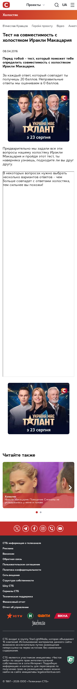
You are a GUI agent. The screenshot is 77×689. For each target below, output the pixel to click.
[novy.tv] (30, 616)
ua (64, 5)
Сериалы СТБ (11, 591)
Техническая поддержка (18, 596)
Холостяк (10, 15)
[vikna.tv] (62, 616)
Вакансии (8, 553)
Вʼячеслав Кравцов (15, 26)
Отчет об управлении (16, 607)
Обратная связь (12, 559)
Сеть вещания (11, 575)
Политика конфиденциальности (22, 569)
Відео (60, 26)
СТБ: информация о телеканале (22, 543)
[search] (57, 5)
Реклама (8, 548)
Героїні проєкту (42, 26)
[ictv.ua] (14, 616)
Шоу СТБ (8, 585)
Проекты (33, 5)
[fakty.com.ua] (44, 616)
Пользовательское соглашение (21, 564)
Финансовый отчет (14, 601)
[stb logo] (6, 4)
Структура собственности (18, 580)
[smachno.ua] (38, 623)
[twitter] (17, 528)
